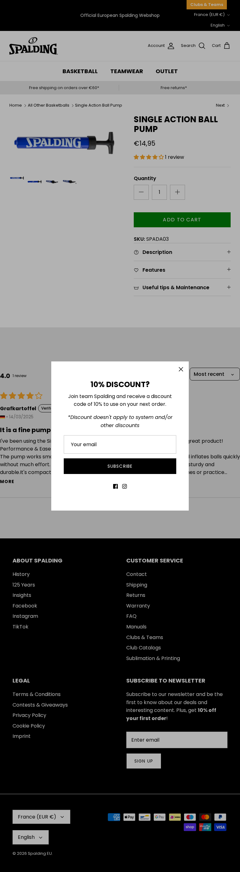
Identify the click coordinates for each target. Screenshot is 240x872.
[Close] (181, 369)
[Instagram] (124, 486)
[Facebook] (115, 486)
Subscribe (120, 466)
